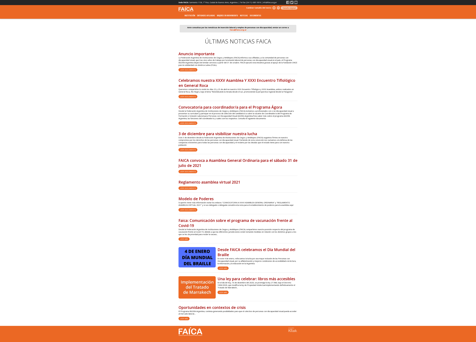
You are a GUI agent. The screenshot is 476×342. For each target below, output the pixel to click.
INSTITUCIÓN (189, 15)
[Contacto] (296, 2)
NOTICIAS (244, 15)
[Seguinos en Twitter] (291, 2)
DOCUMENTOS (255, 15)
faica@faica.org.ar (238, 30)
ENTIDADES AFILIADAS (206, 15)
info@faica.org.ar (270, 2)
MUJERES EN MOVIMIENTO (227, 15)
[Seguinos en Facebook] (287, 2)
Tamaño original (289, 8)
